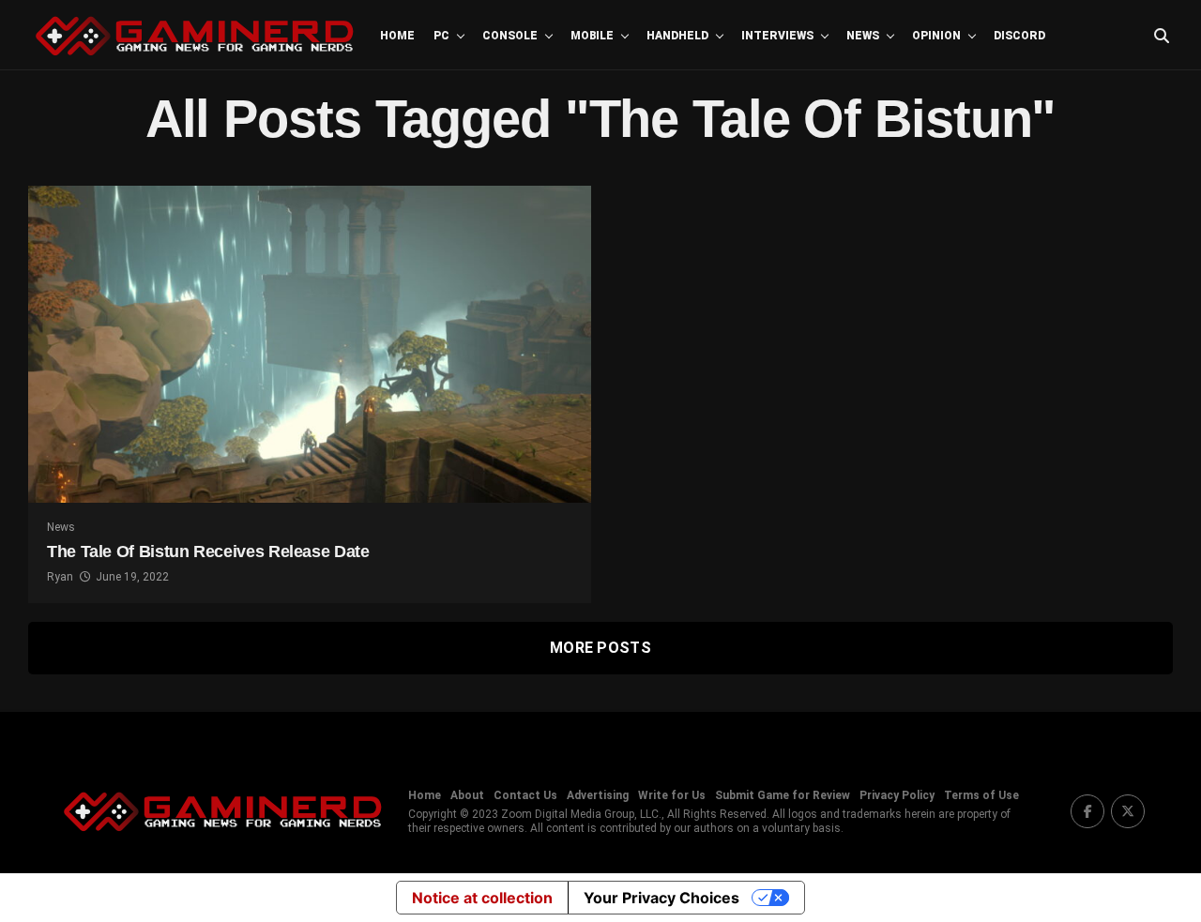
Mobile (592, 35)
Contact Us (525, 795)
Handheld (677, 35)
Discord (1019, 35)
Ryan (60, 576)
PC (441, 35)
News (862, 35)
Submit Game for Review (782, 795)
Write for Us (672, 795)
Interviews (777, 35)
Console (510, 35)
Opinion (936, 35)
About (467, 795)
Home (397, 35)
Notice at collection (482, 897)
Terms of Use (981, 795)
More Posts (600, 648)
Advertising (598, 795)
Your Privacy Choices (661, 897)
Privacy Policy (897, 795)
